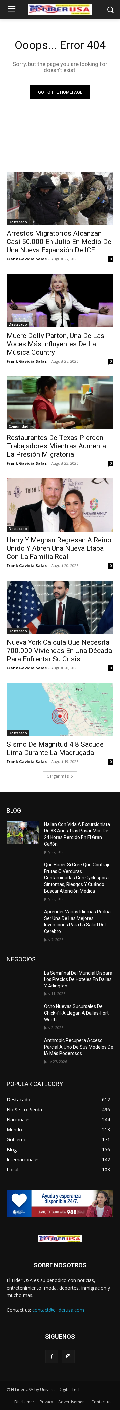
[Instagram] (68, 1356)
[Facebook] (51, 1356)
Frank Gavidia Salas (27, 258)
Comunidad (18, 426)
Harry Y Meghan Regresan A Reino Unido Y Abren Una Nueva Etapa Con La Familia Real (59, 548)
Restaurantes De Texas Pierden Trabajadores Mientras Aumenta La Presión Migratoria (56, 446)
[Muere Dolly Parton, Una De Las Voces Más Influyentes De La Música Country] (60, 300)
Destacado (18, 222)
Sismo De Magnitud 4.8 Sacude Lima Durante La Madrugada (55, 748)
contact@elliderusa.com (58, 1310)
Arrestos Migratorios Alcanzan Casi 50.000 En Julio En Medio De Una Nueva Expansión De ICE (59, 241)
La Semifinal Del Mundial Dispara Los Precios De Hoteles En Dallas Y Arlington (78, 979)
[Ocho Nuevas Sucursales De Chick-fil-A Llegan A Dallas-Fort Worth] (23, 1014)
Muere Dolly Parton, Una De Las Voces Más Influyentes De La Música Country (55, 344)
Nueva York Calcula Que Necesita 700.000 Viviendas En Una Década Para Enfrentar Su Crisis (59, 650)
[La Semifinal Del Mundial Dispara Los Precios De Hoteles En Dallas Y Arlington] (23, 981)
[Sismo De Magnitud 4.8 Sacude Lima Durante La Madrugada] (60, 709)
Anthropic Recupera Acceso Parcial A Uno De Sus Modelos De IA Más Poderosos (78, 1047)
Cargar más (58, 776)
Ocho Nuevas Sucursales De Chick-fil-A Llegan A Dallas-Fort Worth (76, 1013)
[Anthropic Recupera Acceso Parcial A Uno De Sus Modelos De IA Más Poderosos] (23, 1048)
